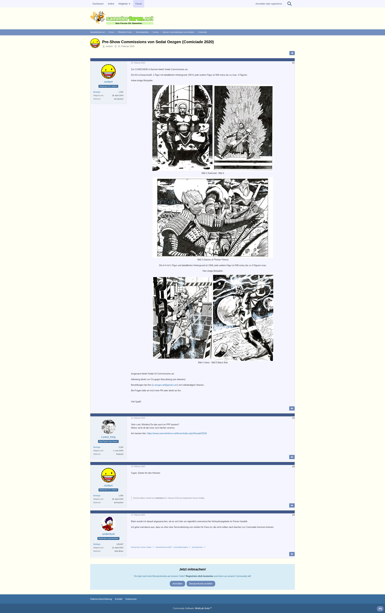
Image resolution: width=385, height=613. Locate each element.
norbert (109, 46)
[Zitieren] (292, 408)
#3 (293, 466)
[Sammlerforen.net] (192, 18)
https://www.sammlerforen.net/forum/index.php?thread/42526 (177, 433)
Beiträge (96, 92)
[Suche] (289, 4)
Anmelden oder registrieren (269, 3)
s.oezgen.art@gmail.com (165, 385)
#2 (293, 418)
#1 (293, 63)
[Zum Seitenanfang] (380, 608)
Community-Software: (192, 608)
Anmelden (177, 583)
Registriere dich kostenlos (199, 576)
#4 (293, 515)
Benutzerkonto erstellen (201, 583)
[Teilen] (292, 53)
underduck (159, 498)
